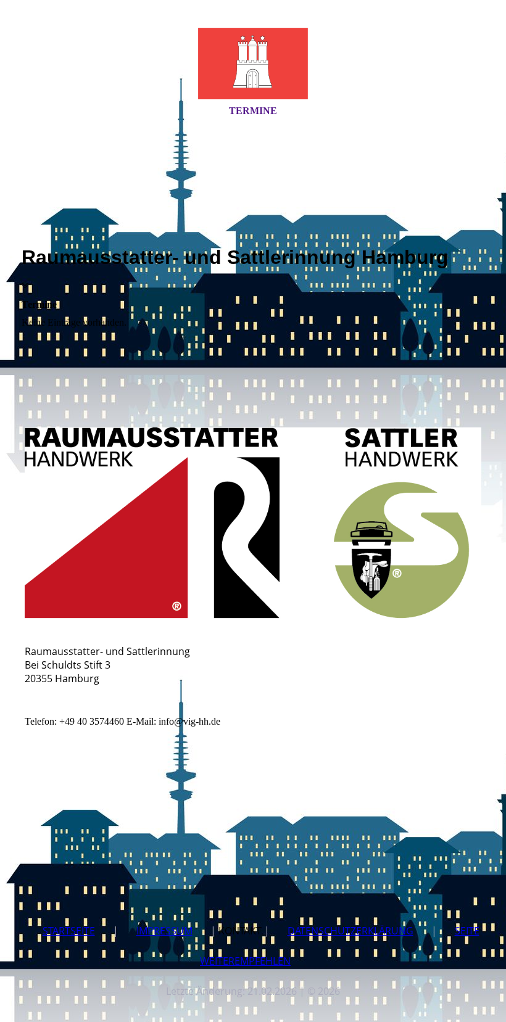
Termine (253, 110)
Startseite (69, 931)
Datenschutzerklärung (350, 931)
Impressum (164, 931)
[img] (253, 63)
